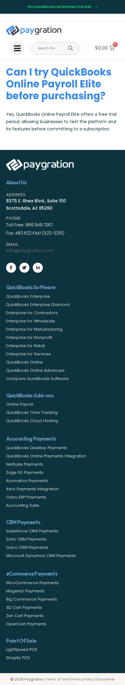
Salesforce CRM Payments (32, 531)
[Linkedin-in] (38, 268)
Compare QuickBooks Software (37, 379)
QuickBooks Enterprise (28, 296)
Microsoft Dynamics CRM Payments (41, 556)
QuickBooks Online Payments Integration (46, 456)
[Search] (71, 48)
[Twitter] (24, 268)
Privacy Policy (82, 679)
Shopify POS (18, 658)
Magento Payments (25, 591)
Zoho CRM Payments (26, 539)
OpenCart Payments (26, 624)
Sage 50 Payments (24, 472)
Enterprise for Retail (25, 346)
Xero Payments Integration (32, 489)
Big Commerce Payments (31, 599)
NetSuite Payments (24, 464)
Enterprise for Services (28, 354)
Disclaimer (105, 679)
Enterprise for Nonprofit (29, 337)
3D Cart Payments (24, 607)
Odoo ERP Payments (26, 497)
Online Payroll (19, 404)
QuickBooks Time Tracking (32, 412)
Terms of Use (57, 679)
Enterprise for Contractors (32, 313)
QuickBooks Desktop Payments (36, 448)
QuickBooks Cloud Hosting (32, 421)
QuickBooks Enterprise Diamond (38, 304)
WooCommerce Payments (32, 583)
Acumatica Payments (27, 481)
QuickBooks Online (24, 362)
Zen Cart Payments (25, 616)
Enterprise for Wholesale (30, 321)
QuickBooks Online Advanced (35, 370)
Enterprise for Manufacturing (34, 329)
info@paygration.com (30, 250)
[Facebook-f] (11, 268)
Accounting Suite (22, 505)
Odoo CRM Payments (27, 547)
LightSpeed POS (21, 649)
